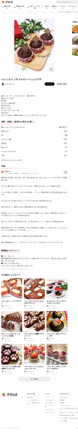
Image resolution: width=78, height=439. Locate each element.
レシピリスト (49, 400)
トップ (47, 397)
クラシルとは (63, 397)
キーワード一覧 (49, 412)
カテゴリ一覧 (49, 410)
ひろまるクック (8, 306)
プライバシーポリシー (66, 405)
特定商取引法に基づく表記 (67, 415)
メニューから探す (32, 400)
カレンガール (9, 84)
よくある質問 (63, 421)
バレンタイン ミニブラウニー (12, 302)
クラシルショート (72, 7)
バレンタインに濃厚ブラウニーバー (34, 335)
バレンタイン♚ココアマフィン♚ (56, 335)
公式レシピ (47, 7)
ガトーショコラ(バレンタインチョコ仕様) (11, 335)
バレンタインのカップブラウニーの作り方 (56, 368)
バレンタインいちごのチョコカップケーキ (34, 368)
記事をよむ (54, 7)
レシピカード (63, 7)
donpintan (52, 338)
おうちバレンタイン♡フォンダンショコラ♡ (56, 302)
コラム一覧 (48, 403)
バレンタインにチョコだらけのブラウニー (34, 302)
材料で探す (30, 397)
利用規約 (62, 403)
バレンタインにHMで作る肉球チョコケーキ (11, 368)
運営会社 (62, 400)
